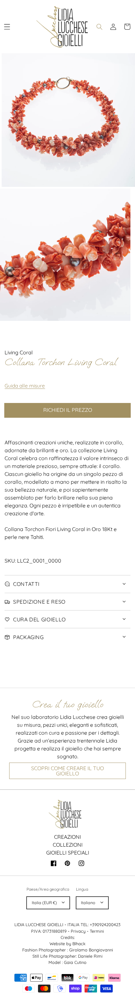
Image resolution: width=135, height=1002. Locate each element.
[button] (7, 26)
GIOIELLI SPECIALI (67, 852)
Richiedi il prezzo (67, 410)
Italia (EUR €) (44, 902)
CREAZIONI (67, 837)
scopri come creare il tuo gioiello (67, 771)
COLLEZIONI (68, 844)
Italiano (88, 902)
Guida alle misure (25, 386)
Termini (97, 931)
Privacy (78, 931)
